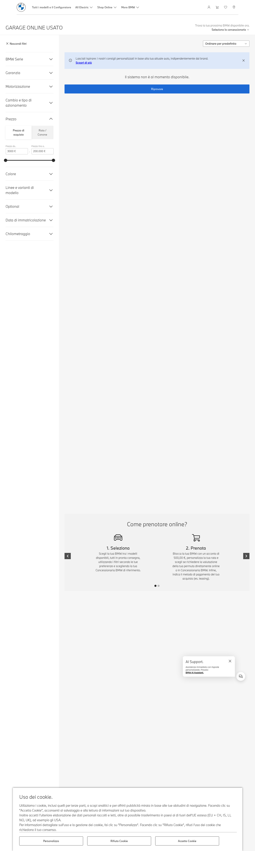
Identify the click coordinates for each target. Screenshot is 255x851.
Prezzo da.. (11, 146)
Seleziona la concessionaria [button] (229, 29)
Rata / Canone (42, 132)
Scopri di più (84, 62)
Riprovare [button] (157, 89)
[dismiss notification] (243, 60)
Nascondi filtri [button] (18, 43)
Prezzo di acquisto (18, 132)
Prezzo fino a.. (38, 146)
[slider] (5, 160)
